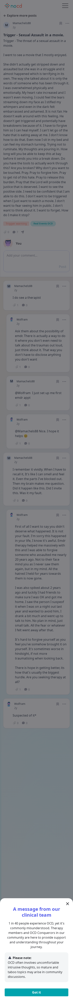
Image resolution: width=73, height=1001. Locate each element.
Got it (36, 992)
